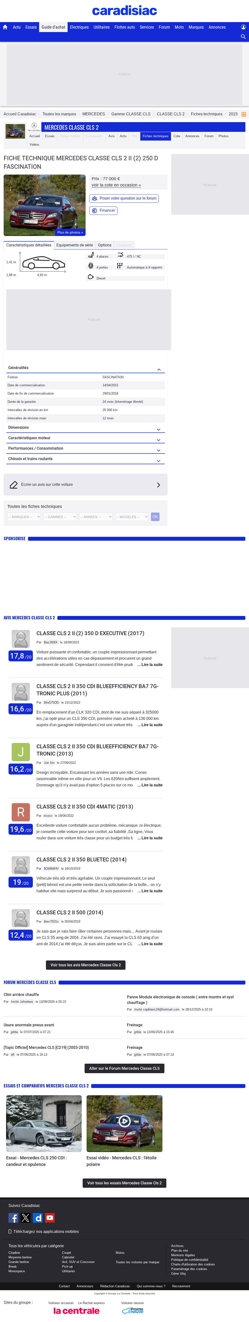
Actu (17, 27)
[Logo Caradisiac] (124, 19)
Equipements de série (74, 245)
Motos (120, 1253)
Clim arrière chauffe (21, 994)
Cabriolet (68, 1257)
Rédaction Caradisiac (115, 1286)
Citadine (14, 1253)
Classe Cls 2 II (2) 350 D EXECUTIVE (90, 633)
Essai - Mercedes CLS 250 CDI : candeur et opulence (36, 1161)
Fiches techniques (156, 136)
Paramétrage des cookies (189, 1269)
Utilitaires (102, 27)
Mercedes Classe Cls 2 (71, 127)
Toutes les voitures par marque (137, 1262)
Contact (64, 1286)
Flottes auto (125, 27)
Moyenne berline (20, 1257)
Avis (111, 136)
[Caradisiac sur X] (26, 1218)
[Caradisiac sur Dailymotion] (38, 1218)
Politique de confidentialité (189, 1260)
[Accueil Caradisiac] (5, 27)
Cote (177, 136)
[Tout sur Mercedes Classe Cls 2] (15, 137)
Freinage (134, 1025)
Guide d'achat (53, 27)
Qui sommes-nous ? (151, 1286)
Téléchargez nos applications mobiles (46, 1231)
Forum (164, 27)
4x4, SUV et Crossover (78, 1262)
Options (104, 245)
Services (147, 27)
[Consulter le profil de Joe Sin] (21, 761)
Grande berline (19, 1262)
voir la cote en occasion (116, 185)
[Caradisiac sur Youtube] (50, 1218)
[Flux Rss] (245, 114)
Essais (31, 27)
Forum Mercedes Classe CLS (30, 982)
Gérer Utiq (178, 1273)
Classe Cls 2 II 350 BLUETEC (81, 860)
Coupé (66, 1253)
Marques (196, 27)
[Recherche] (243, 37)
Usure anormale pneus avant (29, 1025)
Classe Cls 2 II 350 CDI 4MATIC (84, 807)
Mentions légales (183, 1255)
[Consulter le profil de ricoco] (21, 821)
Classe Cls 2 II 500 (69, 912)
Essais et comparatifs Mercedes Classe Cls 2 (46, 1086)
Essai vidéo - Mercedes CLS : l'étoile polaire (122, 1161)
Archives (177, 1246)
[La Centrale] (76, 1315)
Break (13, 1266)
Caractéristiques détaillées (28, 245)
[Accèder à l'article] (44, 1123)
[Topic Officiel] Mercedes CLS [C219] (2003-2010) (46, 1047)
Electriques (79, 27)
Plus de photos (70, 232)
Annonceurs (85, 1286)
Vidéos (34, 144)
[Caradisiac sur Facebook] (14, 1218)
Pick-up (67, 1266)
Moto (179, 27)
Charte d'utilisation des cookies (193, 1264)
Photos (224, 136)
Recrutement (181, 1286)
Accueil (34, 136)
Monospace (17, 1271)
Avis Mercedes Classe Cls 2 (29, 618)
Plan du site (179, 1250)
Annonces (217, 27)
